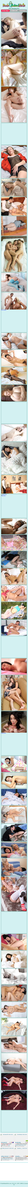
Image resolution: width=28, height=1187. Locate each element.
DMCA (21, 1183)
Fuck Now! (22, 10)
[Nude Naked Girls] (14, 4)
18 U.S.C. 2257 (15, 1183)
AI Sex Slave (5, 10)
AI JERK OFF (14, 10)
